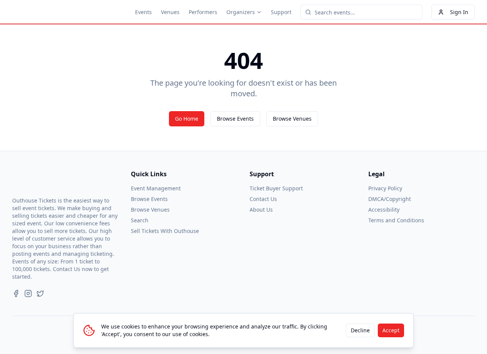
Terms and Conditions (396, 220)
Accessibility (383, 209)
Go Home (186, 118)
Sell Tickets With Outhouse (165, 230)
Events (143, 12)
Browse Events (235, 118)
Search (139, 220)
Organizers (240, 12)
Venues (170, 12)
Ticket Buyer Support (276, 188)
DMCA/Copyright (389, 199)
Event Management (156, 188)
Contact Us (263, 199)
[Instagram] (28, 293)
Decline (360, 330)
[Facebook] (16, 293)
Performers (203, 12)
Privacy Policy (385, 188)
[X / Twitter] (40, 293)
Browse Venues (292, 118)
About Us (261, 209)
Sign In (459, 12)
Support (281, 12)
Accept (390, 330)
